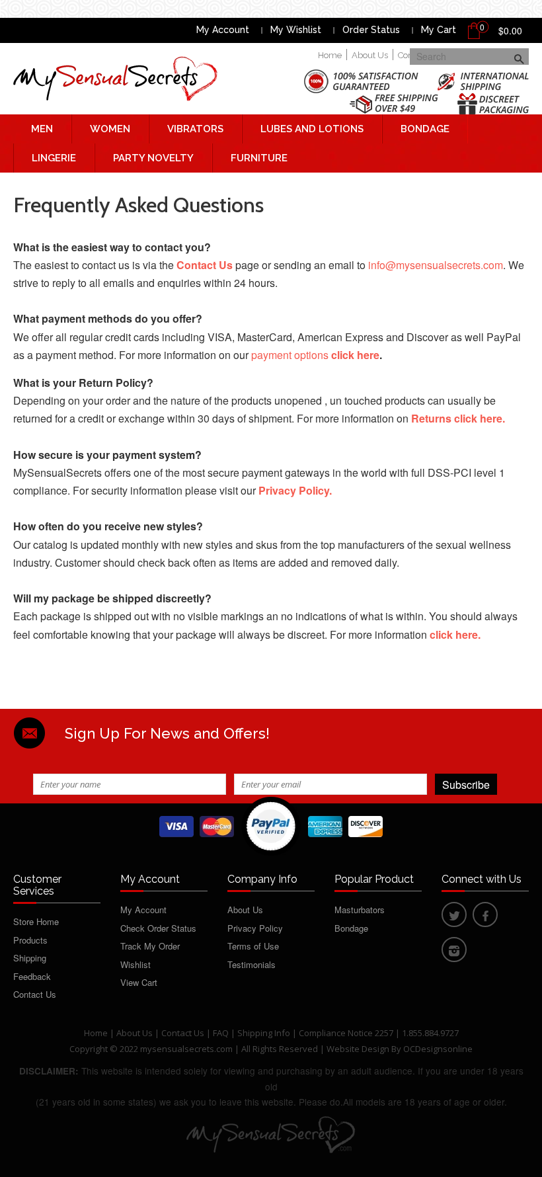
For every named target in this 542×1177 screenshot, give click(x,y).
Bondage (425, 129)
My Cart (438, 29)
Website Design (358, 1049)
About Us (370, 55)
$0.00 (510, 30)
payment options (315, 354)
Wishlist (135, 964)
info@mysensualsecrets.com (435, 264)
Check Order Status (158, 928)
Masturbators (359, 909)
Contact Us (34, 994)
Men (42, 129)
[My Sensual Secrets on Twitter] (454, 917)
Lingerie (54, 158)
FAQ (221, 1033)
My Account (222, 29)
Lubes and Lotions (312, 129)
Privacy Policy (255, 928)
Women (110, 129)
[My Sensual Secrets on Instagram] (454, 952)
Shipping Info (263, 1033)
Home (330, 55)
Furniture (259, 158)
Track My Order (150, 946)
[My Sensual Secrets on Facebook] (485, 917)
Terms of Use (253, 946)
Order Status (371, 29)
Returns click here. (458, 418)
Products (30, 940)
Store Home (36, 921)
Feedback (32, 976)
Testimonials (251, 964)
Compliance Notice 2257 (347, 1033)
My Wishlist (295, 29)
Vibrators (195, 129)
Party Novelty (153, 158)
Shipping (29, 958)
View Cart (138, 982)
